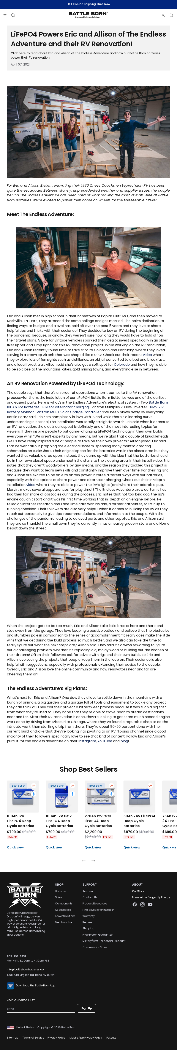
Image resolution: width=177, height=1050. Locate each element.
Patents (111, 1037)
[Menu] (5, 15)
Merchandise (63, 922)
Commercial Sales (94, 947)
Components (64, 904)
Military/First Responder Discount (103, 941)
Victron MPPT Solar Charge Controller (69, 412)
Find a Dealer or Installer (98, 910)
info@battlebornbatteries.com (26, 969)
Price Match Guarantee (97, 935)
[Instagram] (142, 904)
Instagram (87, 741)
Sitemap (12, 1037)
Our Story (138, 891)
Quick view (15, 848)
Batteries (60, 891)
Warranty (88, 916)
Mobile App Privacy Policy (86, 1037)
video (147, 354)
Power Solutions (65, 916)
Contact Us (89, 897)
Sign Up (86, 1008)
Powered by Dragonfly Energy (151, 897)
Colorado (122, 364)
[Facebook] (134, 904)
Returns (87, 922)
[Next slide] (93, 861)
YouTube (105, 741)
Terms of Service (33, 1037)
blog (124, 741)
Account (88, 891)
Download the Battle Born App (35, 985)
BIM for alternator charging (65, 407)
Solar (58, 897)
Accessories (63, 910)
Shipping (88, 928)
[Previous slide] (83, 861)
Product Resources (94, 904)
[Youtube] (150, 904)
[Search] (12, 15)
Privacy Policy (56, 1037)
